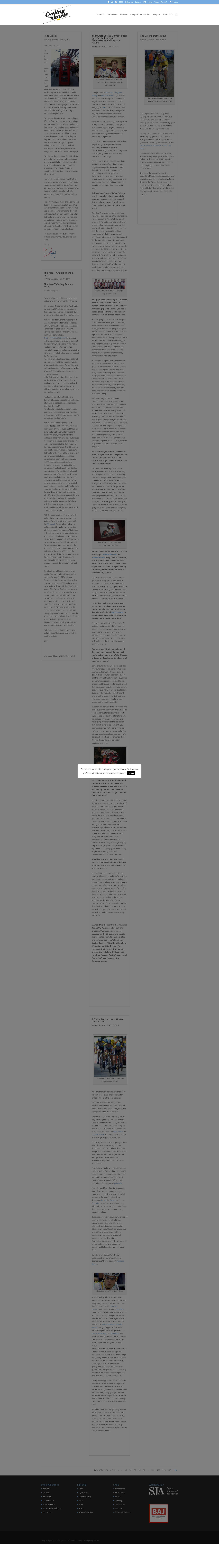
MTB (144, 2)
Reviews (123, 15)
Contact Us (168, 15)
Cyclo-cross (129, 2)
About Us (101, 15)
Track (156, 2)
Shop (155, 15)
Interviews (112, 15)
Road (150, 2)
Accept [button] (131, 773)
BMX (121, 2)
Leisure (138, 2)
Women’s (164, 2)
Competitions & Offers (140, 15)
